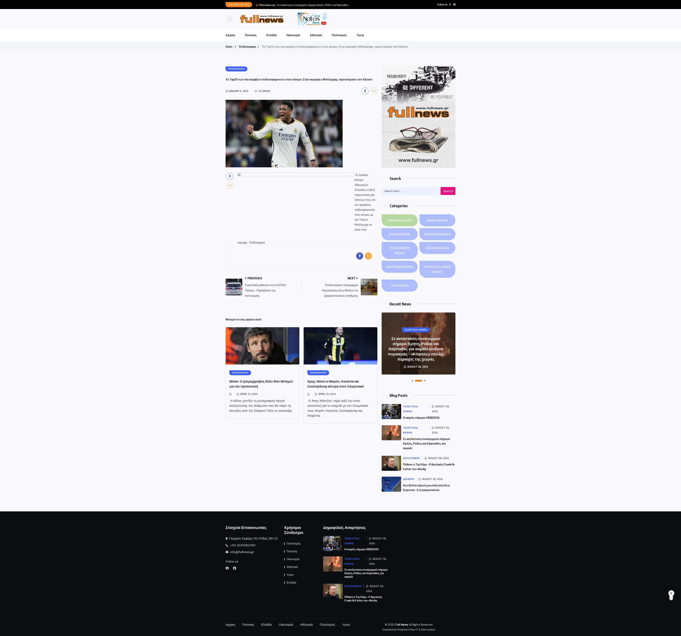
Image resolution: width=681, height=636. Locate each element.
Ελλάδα (271, 35)
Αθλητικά (316, 35)
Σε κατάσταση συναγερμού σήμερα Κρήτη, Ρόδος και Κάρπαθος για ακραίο (426, 443)
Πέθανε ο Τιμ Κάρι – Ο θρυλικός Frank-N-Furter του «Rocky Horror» (416, 353)
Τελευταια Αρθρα (437, 269)
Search (448, 191)
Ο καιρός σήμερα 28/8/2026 (421, 417)
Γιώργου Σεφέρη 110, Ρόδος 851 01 (253, 538)
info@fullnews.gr (241, 552)
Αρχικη (230, 35)
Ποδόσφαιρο (247, 46)
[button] (412, 381)
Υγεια (360, 35)
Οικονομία (293, 35)
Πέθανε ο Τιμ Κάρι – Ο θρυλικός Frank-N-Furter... (341, 5)
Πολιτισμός (339, 35)
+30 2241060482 (242, 545)
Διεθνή (437, 220)
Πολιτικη (250, 35)
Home (229, 46)
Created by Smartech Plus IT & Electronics (409, 629)
